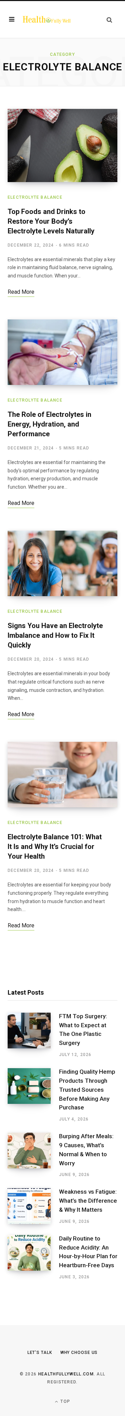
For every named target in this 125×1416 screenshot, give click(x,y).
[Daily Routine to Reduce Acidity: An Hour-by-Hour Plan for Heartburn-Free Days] (33, 1257)
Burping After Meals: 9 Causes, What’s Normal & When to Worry (86, 1149)
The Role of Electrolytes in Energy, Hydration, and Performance (49, 424)
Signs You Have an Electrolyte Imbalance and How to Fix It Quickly (55, 635)
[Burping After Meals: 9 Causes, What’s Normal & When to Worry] (33, 1155)
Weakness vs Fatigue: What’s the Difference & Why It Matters (88, 1200)
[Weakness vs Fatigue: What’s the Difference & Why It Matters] (33, 1206)
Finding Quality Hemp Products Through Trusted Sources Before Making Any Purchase (87, 1089)
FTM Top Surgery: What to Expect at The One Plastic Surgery (83, 1029)
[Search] (109, 20)
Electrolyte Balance (35, 197)
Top (64, 1401)
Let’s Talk (39, 1352)
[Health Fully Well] (47, 19)
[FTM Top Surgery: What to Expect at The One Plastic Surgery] (33, 1035)
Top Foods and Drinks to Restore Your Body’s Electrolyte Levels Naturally (51, 221)
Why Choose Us (79, 1352)
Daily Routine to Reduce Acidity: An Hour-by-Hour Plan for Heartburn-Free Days (88, 1252)
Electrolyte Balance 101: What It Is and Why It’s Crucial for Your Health (55, 846)
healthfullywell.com (66, 1374)
